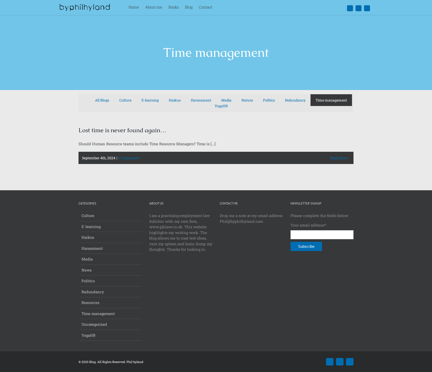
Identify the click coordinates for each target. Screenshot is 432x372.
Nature (247, 100)
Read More (339, 158)
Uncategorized (94, 324)
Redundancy (295, 100)
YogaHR (221, 106)
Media (87, 259)
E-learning (150, 100)
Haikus (175, 100)
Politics (269, 100)
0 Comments (129, 158)
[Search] (220, 7)
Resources (90, 302)
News (87, 270)
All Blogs (102, 100)
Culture (125, 100)
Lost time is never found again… (122, 130)
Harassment (201, 100)
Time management (331, 100)
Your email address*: (308, 225)
